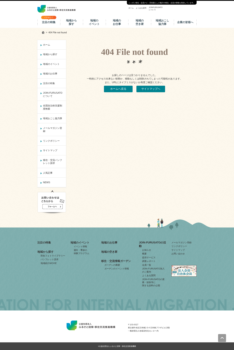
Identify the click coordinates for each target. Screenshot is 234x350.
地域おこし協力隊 (162, 22)
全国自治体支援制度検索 (52, 107)
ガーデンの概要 (112, 265)
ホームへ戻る (118, 88)
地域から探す (71, 22)
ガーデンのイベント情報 (116, 268)
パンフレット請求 (49, 259)
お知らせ (146, 250)
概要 (144, 253)
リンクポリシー (51, 140)
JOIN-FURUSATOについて (52, 94)
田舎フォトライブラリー (53, 255)
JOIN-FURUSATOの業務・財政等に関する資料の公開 (153, 282)
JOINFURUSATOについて (156, 8)
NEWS (46, 182)
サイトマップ (50, 150)
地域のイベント (94, 22)
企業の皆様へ (185, 22)
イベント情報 (80, 246)
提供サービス (149, 257)
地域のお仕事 (117, 22)
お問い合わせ (178, 253)
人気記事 (48, 172)
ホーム (131, 8)
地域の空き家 (140, 22)
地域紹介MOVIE (49, 263)
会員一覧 (146, 265)
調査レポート (149, 261)
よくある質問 (141, 8)
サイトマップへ (150, 88)
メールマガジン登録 (52, 130)
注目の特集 (49, 22)
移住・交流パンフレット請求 (52, 162)
